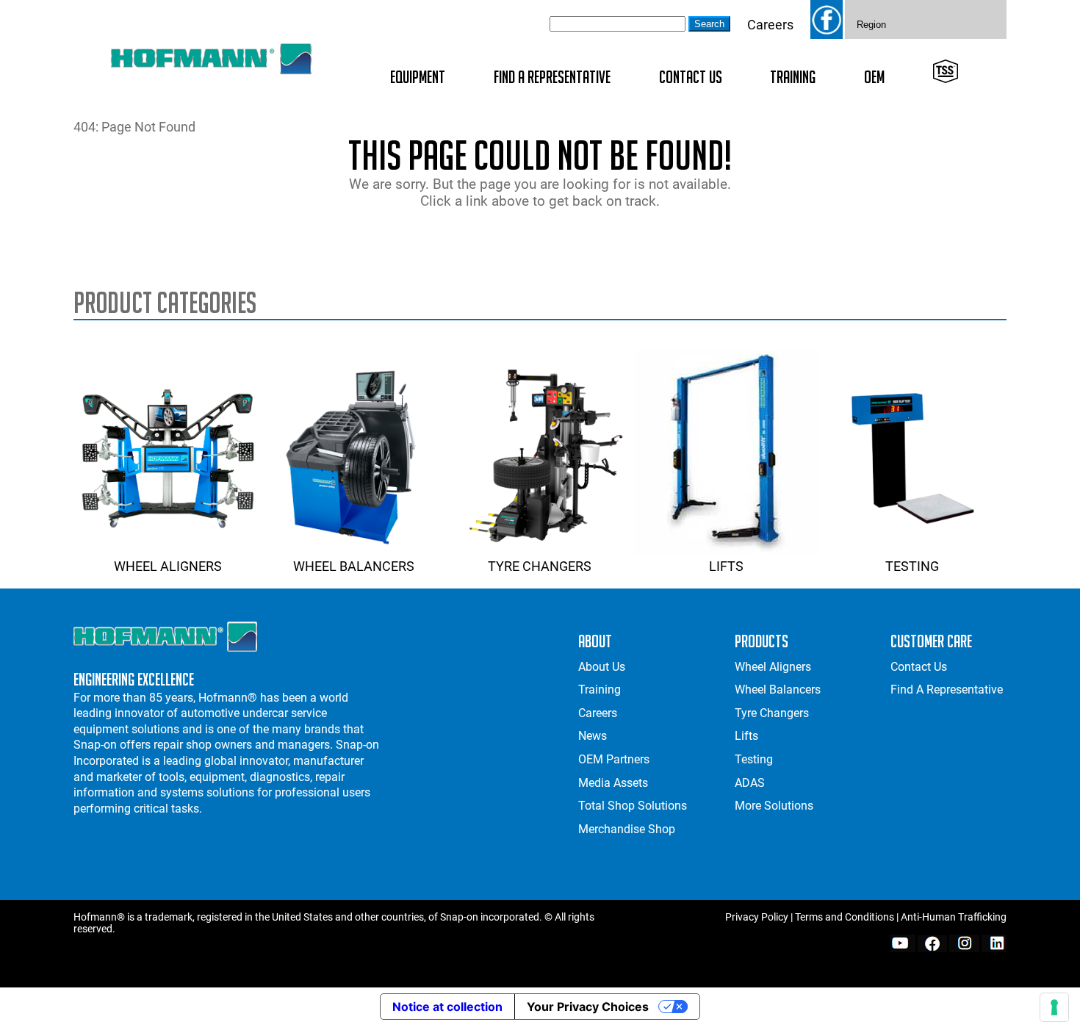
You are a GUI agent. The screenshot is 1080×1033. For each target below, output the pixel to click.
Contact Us (690, 77)
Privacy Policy (756, 917)
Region (871, 24)
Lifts (726, 566)
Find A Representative (552, 77)
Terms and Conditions (844, 917)
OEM (874, 77)
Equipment (417, 77)
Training (793, 77)
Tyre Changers (539, 566)
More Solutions (774, 806)
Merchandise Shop (626, 829)
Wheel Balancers (353, 566)
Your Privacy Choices (588, 1006)
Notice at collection (447, 1006)
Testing (912, 566)
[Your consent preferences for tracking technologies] (1054, 1007)
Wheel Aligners (168, 566)
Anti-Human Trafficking (954, 917)
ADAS (750, 783)
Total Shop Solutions (632, 806)
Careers (770, 24)
